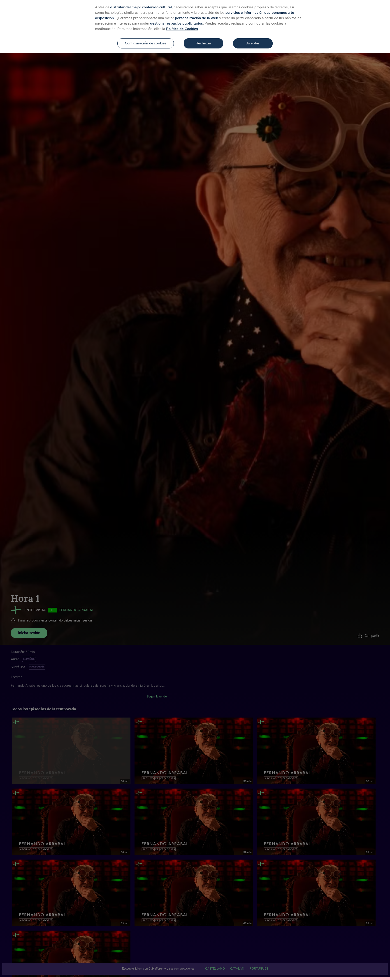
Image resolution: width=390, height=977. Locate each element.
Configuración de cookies (146, 43)
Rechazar (203, 43)
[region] (195, 26)
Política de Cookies (182, 28)
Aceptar (253, 43)
